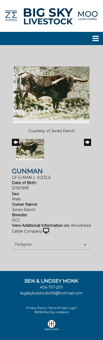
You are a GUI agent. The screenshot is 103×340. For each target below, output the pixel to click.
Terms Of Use (57, 308)
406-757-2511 (51, 287)
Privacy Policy (36, 308)
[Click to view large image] (51, 94)
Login (73, 308)
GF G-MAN (22, 177)
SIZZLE (44, 177)
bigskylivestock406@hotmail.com (51, 293)
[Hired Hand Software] (51, 327)
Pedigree (23, 244)
